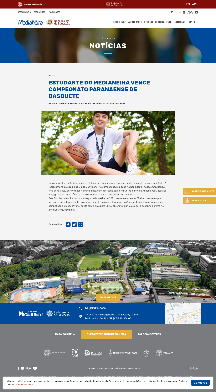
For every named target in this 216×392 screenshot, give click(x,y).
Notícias (180, 22)
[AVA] (190, 12)
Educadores (54, 12)
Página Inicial (108, 38)
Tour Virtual (108, 297)
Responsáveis (24, 12)
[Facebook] (180, 12)
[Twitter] (74, 224)
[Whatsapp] (80, 224)
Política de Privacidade (22, 384)
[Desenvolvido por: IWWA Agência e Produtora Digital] (194, 368)
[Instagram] (184, 12)
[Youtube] (196, 12)
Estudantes (39, 12)
